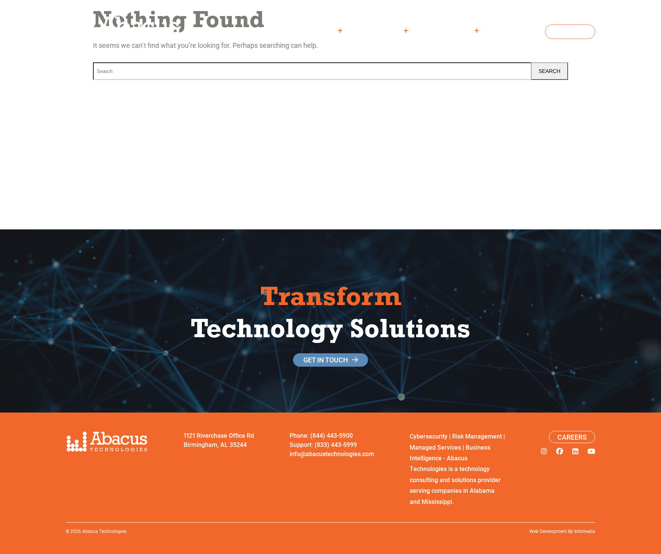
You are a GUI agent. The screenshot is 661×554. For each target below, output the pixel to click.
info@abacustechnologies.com (332, 454)
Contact (570, 31)
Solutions (384, 30)
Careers (517, 30)
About (325, 30)
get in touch (325, 359)
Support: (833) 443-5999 (323, 444)
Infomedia (584, 531)
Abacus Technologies (104, 531)
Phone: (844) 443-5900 (321, 435)
